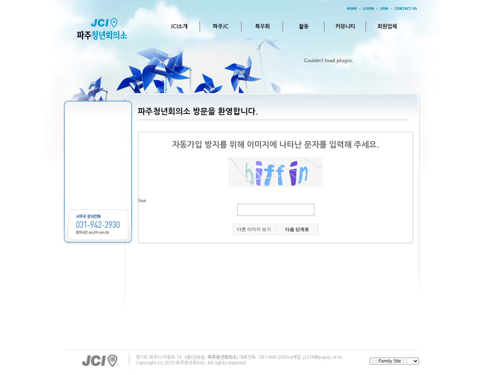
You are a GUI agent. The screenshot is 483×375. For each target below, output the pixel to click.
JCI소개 (179, 26)
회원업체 (387, 26)
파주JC (221, 26)
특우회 (262, 26)
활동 (304, 26)
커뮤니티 (345, 26)
